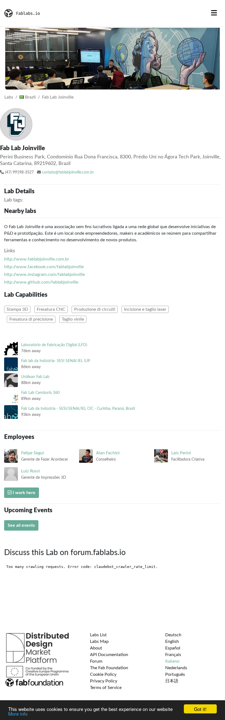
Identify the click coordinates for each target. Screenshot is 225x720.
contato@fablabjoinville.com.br (68, 172)
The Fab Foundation (109, 668)
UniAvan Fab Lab (35, 377)
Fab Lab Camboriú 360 (40, 393)
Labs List (98, 635)
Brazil (30, 97)
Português (175, 674)
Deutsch (173, 635)
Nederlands (176, 668)
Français (173, 654)
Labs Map (99, 641)
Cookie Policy (103, 674)
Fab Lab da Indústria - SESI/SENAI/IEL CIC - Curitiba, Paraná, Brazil (78, 409)
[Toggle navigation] (214, 13)
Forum (96, 661)
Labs (8, 97)
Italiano (172, 661)
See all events (21, 525)
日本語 (171, 681)
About (96, 648)
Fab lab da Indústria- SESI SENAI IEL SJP (55, 361)
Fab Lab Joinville (58, 97)
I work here (23, 493)
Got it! (200, 708)
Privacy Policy (103, 681)
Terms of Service (106, 687)
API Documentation (109, 654)
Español (172, 648)
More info (17, 713)
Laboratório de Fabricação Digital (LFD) (54, 345)
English (172, 641)
